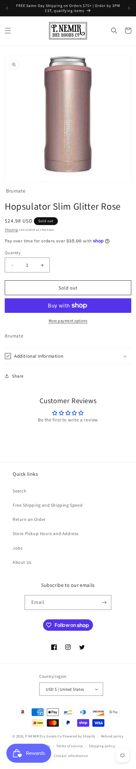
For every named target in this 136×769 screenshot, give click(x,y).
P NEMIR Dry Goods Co (43, 736)
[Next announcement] (129, 8)
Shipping (11, 230)
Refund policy (112, 736)
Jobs (17, 548)
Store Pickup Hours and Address (46, 533)
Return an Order (29, 519)
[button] (8, 31)
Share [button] (18, 376)
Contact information (71, 756)
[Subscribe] (104, 602)
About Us (22, 562)
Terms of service (69, 746)
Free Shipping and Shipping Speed (48, 505)
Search (20, 491)
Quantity (13, 252)
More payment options (68, 320)
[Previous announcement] (7, 8)
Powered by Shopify (79, 736)
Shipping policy (102, 746)
